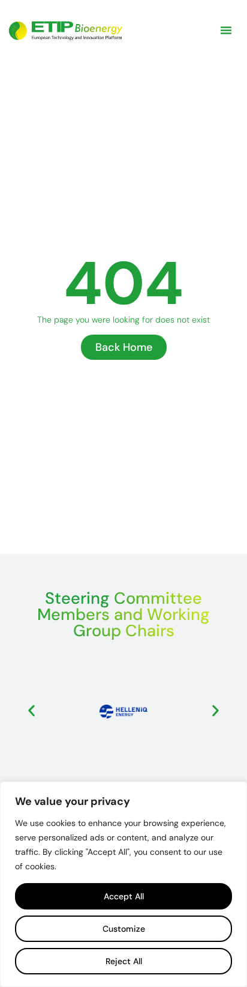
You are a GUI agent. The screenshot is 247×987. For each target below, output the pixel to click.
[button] (226, 30)
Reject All (124, 961)
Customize (124, 928)
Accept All (124, 896)
